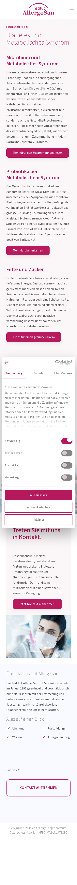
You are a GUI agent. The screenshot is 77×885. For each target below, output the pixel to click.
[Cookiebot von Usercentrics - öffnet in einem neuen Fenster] (55, 362)
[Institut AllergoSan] (38, 9)
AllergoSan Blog (59, 737)
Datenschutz (17, 832)
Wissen (17, 737)
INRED (41, 832)
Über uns (18, 728)
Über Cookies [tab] (63, 373)
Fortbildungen (57, 728)
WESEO (63, 832)
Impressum (59, 828)
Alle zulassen (38, 495)
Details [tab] (38, 373)
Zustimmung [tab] (14, 373)
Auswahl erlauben (38, 507)
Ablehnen (39, 519)
